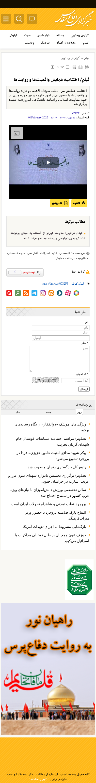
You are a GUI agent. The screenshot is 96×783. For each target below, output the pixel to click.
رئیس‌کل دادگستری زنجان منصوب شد (57, 467)
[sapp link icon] (60, 293)
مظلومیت (82, 258)
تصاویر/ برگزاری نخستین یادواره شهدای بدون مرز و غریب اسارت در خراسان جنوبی (48, 478)
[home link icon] (9, 293)
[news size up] (52, 67)
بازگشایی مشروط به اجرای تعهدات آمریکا (54, 527)
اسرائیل (45, 253)
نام (86, 322)
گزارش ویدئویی (70, 58)
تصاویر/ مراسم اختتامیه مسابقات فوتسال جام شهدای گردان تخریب (52, 441)
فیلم (87, 58)
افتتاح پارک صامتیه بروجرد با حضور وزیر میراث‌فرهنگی (57, 515)
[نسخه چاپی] (86, 67)
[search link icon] (18, 293)
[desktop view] (32, 20)
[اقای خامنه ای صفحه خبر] (79, 579)
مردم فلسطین (16, 253)
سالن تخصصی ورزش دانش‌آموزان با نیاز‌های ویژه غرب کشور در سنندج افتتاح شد (49, 493)
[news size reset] (60, 67)
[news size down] (67, 67)
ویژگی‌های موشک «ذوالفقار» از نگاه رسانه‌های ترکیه (52, 427)
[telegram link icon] (34, 293)
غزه (54, 253)
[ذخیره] (74, 67)
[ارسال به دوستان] (80, 67)
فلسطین (64, 253)
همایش (59, 258)
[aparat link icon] (68, 293)
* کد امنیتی (82, 374)
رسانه (70, 258)
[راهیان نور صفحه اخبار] (48, 669)
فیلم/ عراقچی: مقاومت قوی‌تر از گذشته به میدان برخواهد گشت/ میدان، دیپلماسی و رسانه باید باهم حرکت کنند (48, 236)
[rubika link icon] (76, 293)
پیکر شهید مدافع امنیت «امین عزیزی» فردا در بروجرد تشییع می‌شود (52, 456)
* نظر (85, 343)
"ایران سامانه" (38, 779)
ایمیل (85, 332)
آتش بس (32, 253)
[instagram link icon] (43, 293)
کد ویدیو (57, 203)
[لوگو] (74, 27)
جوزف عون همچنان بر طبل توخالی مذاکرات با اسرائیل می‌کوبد (52, 538)
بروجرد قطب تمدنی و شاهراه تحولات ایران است (48, 504)
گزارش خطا (78, 271)
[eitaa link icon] (51, 293)
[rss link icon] (26, 293)
